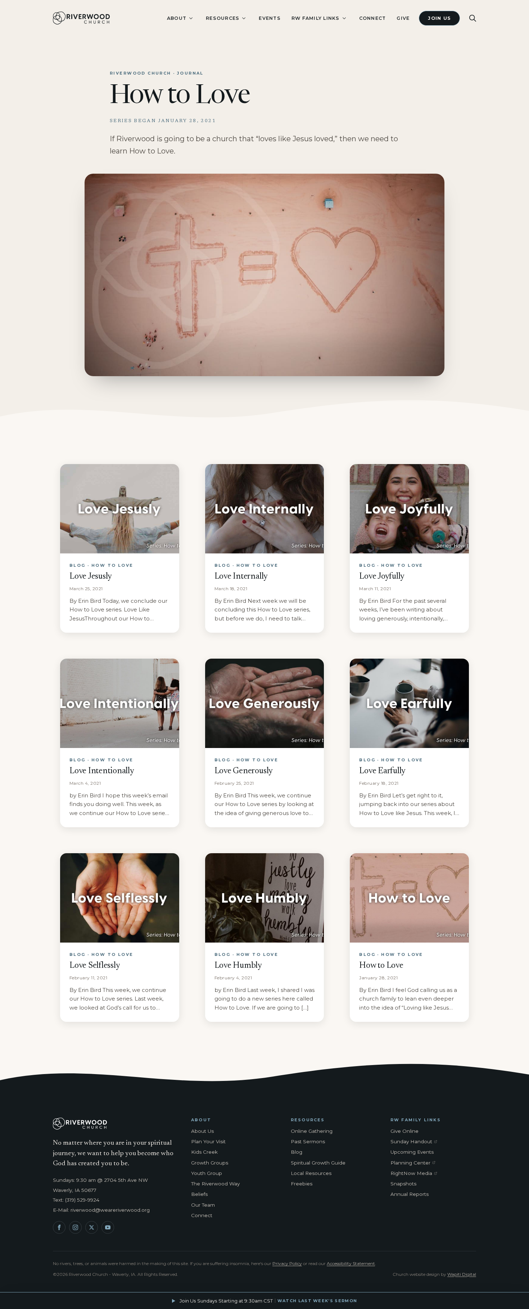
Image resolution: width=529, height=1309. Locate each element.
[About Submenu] (190, 18)
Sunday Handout (415, 1142)
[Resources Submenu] (243, 18)
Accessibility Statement (351, 1263)
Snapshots (403, 1183)
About (176, 18)
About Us (202, 1131)
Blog (296, 1152)
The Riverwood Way (215, 1183)
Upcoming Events (412, 1152)
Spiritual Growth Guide (318, 1163)
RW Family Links (315, 18)
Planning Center (415, 1163)
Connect (372, 18)
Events (270, 18)
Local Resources (311, 1173)
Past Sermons (308, 1141)
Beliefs (199, 1194)
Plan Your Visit (208, 1141)
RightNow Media (415, 1173)
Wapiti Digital (461, 1274)
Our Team (203, 1205)
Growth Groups (209, 1163)
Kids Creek (204, 1152)
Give (403, 18)
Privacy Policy (287, 1263)
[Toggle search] (472, 18)
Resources (222, 18)
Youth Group (206, 1173)
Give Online (404, 1131)
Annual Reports (409, 1194)
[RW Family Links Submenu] (344, 18)
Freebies (301, 1183)
